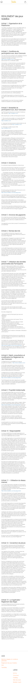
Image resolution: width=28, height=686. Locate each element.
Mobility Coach (17, 682)
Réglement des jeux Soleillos (9, 663)
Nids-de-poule (17, 680)
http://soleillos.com (13, 113)
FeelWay (15, 677)
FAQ (2, 665)
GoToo (15, 673)
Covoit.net (16, 675)
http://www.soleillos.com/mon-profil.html (11, 345)
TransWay (4, 667)
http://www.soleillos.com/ (7, 59)
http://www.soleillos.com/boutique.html (11, 192)
